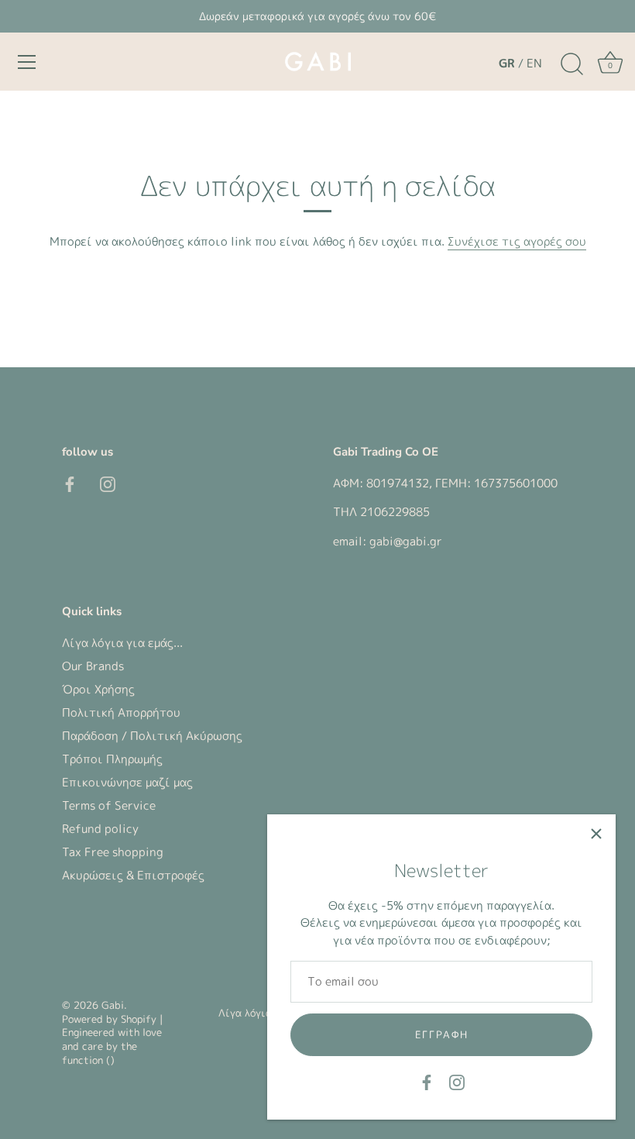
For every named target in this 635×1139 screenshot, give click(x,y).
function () (88, 1060)
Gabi (112, 1005)
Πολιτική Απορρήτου (121, 712)
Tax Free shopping (112, 852)
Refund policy (100, 829)
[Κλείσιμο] (596, 834)
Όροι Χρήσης (98, 689)
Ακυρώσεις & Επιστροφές (133, 875)
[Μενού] (27, 62)
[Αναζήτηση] (571, 64)
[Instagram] (457, 1081)
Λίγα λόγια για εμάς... (122, 643)
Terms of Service (109, 805)
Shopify (138, 1019)
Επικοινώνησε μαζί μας (127, 782)
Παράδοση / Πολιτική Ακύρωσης (152, 736)
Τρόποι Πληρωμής (112, 759)
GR (507, 63)
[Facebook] (426, 1081)
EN (534, 63)
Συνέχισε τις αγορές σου (517, 241)
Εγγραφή (442, 1034)
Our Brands (93, 666)
